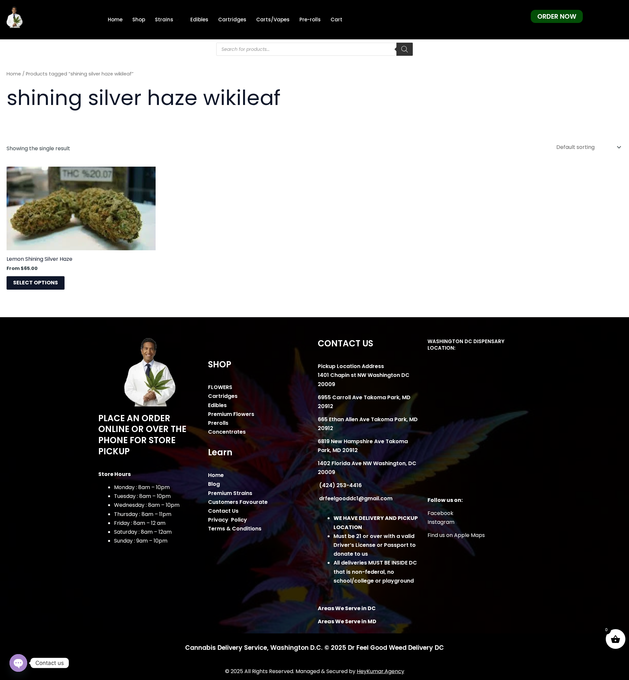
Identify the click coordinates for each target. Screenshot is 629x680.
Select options (35, 282)
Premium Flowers (231, 414)
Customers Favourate (238, 502)
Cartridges (232, 19)
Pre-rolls (310, 19)
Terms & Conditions (234, 528)
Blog (214, 484)
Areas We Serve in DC (347, 608)
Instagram (441, 522)
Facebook (440, 513)
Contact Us (223, 511)
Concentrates (227, 432)
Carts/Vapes (273, 19)
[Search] (404, 49)
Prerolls (218, 423)
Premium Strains (230, 493)
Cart (336, 19)
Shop (138, 19)
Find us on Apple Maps (456, 535)
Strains (164, 19)
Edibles (199, 19)
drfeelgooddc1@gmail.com (355, 498)
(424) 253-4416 (340, 485)
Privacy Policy (227, 520)
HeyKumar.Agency (380, 671)
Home (115, 19)
